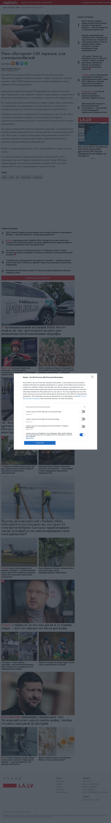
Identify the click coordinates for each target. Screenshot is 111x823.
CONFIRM (40, 443)
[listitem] (55, 407)
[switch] (82, 411)
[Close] (93, 377)
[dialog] (55, 411)
